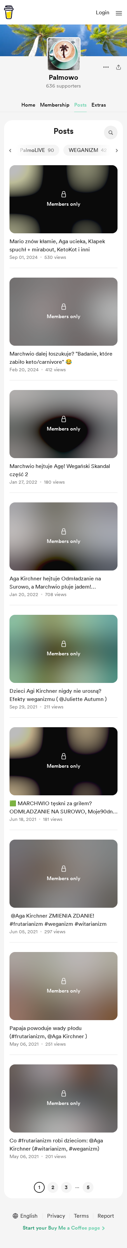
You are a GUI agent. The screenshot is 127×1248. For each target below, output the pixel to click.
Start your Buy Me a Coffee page (61, 1228)
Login (102, 12)
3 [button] (66, 1187)
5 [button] (88, 1187)
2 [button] (52, 1187)
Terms (81, 1216)
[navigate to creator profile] (64, 54)
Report (106, 1216)
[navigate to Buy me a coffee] (9, 12)
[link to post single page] (63, 213)
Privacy (56, 1216)
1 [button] (39, 1187)
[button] (119, 13)
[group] (63, 216)
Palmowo (63, 77)
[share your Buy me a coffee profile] (118, 67)
